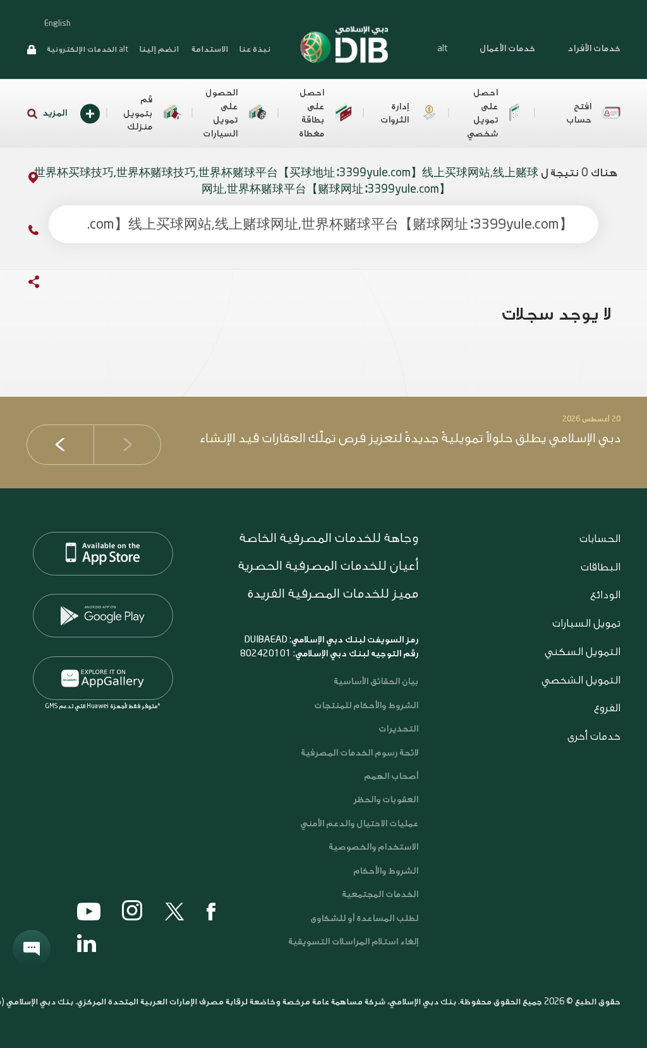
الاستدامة (209, 49)
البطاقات (600, 567)
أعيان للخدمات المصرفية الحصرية (328, 565)
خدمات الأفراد (593, 49)
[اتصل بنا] (21, 232)
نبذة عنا (254, 49)
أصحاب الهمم (391, 776)
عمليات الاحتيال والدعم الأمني (358, 824)
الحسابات (599, 539)
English (57, 23)
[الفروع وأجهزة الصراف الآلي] (20, 179)
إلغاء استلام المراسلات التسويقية (353, 942)
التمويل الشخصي (580, 680)
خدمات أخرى (593, 736)
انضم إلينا (159, 49)
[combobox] (323, 224)
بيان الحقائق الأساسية (376, 682)
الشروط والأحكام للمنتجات (366, 706)
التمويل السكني (582, 652)
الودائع (605, 595)
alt (442, 49)
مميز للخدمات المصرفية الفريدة (333, 593)
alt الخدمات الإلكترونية (87, 49)
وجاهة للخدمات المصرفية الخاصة (328, 538)
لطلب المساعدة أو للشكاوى (364, 918)
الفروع (607, 708)
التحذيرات (398, 729)
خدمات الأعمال (507, 49)
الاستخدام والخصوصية (373, 847)
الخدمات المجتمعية (380, 894)
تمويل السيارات (586, 623)
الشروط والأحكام (385, 871)
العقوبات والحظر (385, 800)
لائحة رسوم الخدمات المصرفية (359, 753)
